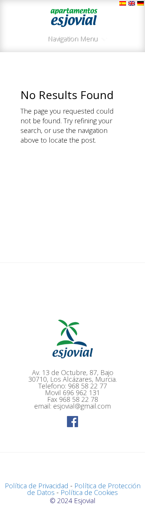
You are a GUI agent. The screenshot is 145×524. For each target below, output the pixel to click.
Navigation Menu (73, 39)
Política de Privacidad (36, 485)
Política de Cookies (89, 492)
